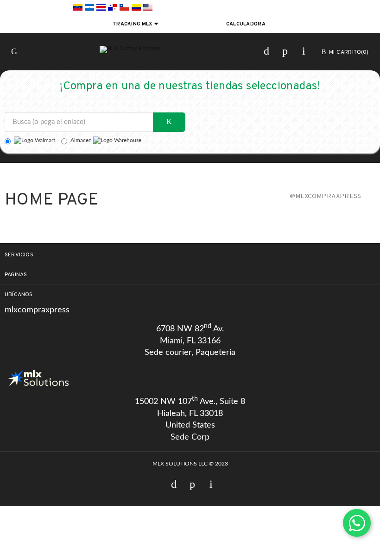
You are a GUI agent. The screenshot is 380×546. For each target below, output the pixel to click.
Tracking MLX (133, 24)
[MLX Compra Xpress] (130, 49)
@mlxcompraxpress (325, 196)
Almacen (81, 140)
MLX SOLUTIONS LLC (180, 463)
